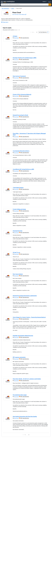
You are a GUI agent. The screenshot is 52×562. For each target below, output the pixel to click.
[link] (19, 8)
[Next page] (36, 32)
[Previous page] (31, 32)
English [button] (44, 1)
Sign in (49, 1)
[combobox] (24, 4)
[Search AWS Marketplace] (49, 4)
